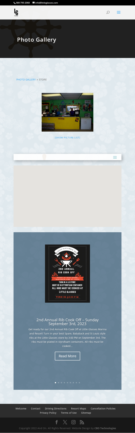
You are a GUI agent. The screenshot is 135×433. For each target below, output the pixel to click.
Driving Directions (55, 408)
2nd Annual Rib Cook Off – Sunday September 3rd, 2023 (67, 321)
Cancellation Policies (103, 408)
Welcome (20, 408)
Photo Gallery (26, 79)
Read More (67, 356)
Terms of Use (69, 412)
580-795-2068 (23, 2)
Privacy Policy (48, 412)
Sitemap (86, 412)
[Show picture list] (67, 137)
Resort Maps (78, 408)
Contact (35, 408)
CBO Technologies (105, 428)
